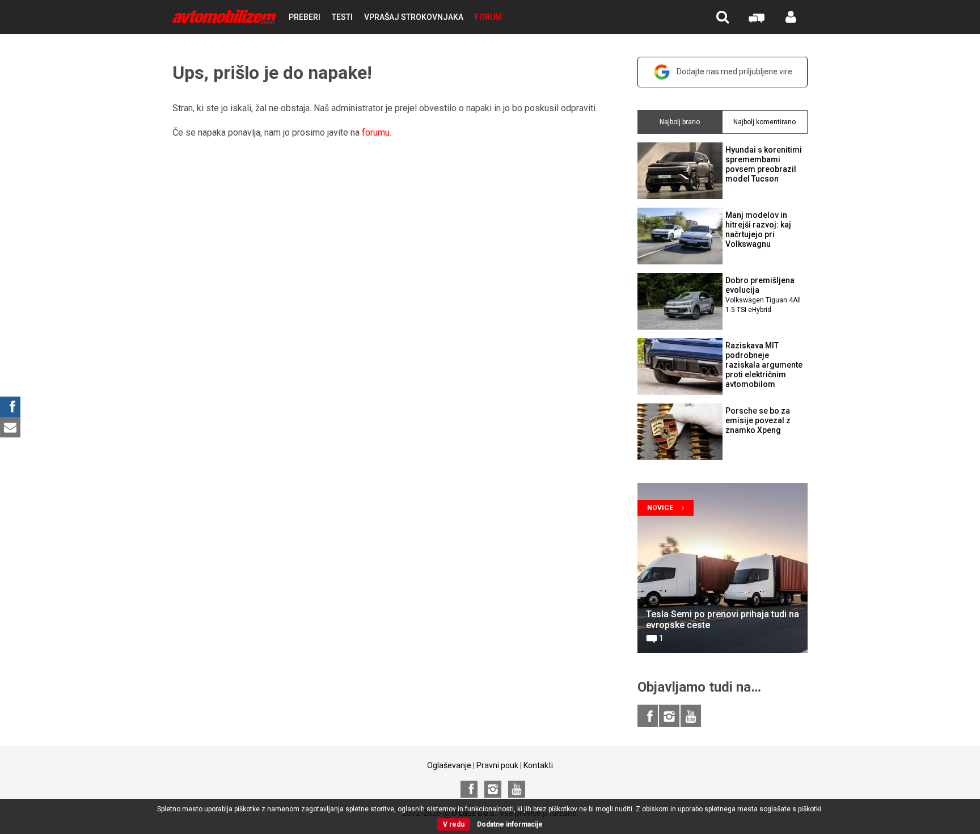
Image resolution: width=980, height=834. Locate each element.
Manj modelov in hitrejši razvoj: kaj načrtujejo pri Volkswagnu (758, 229)
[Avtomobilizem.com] (224, 17)
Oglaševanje (449, 765)
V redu (453, 824)
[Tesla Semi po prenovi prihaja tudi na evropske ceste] (722, 568)
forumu (376, 132)
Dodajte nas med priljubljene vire (734, 71)
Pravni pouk (497, 765)
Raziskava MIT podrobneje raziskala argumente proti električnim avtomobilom (763, 364)
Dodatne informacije (510, 824)
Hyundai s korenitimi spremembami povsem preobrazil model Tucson (763, 164)
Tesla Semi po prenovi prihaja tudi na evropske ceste (722, 619)
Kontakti (538, 765)
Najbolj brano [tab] (680, 122)
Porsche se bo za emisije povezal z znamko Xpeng (758, 420)
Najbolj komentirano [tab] (764, 122)
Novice (660, 508)
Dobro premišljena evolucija (763, 294)
